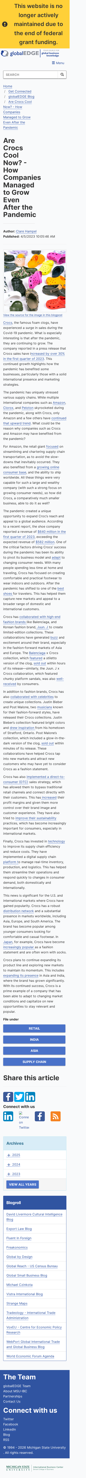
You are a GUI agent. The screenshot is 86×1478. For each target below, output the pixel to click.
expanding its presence (20, 975)
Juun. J (42, 627)
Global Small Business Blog (26, 1275)
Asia (34, 1051)
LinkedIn (9, 1429)
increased (49, 797)
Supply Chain (34, 1062)
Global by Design (19, 1257)
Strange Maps (16, 1303)
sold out (40, 663)
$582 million (45, 542)
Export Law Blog (19, 1229)
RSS (6, 1440)
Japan (7, 942)
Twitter (8, 1419)
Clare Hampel (26, 231)
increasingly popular (19, 947)
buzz (54, 637)
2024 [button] (13, 1164)
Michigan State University (46, 1447)
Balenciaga (37, 653)
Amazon (59, 403)
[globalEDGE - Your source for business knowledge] (30, 53)
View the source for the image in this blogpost (32, 315)
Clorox (8, 408)
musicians (44, 707)
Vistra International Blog (24, 1294)
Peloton (27, 408)
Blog (6, 1435)
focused (52, 446)
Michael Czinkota (19, 1285)
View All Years (22, 1184)
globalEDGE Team (17, 1386)
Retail (34, 1028)
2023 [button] (13, 1174)
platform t (10, 862)
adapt (56, 557)
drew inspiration (22, 728)
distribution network (18, 911)
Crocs (7, 323)
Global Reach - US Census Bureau (32, 1266)
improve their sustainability (35, 818)
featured (36, 658)
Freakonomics (17, 1247)
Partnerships (12, 1396)
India (34, 1040)
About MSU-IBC (15, 1391)
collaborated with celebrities (32, 697)
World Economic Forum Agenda (30, 1356)
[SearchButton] (62, 75)
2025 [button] (13, 1155)
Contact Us (11, 1401)
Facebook (10, 1424)
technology (56, 841)
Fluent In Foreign (18, 1238)
